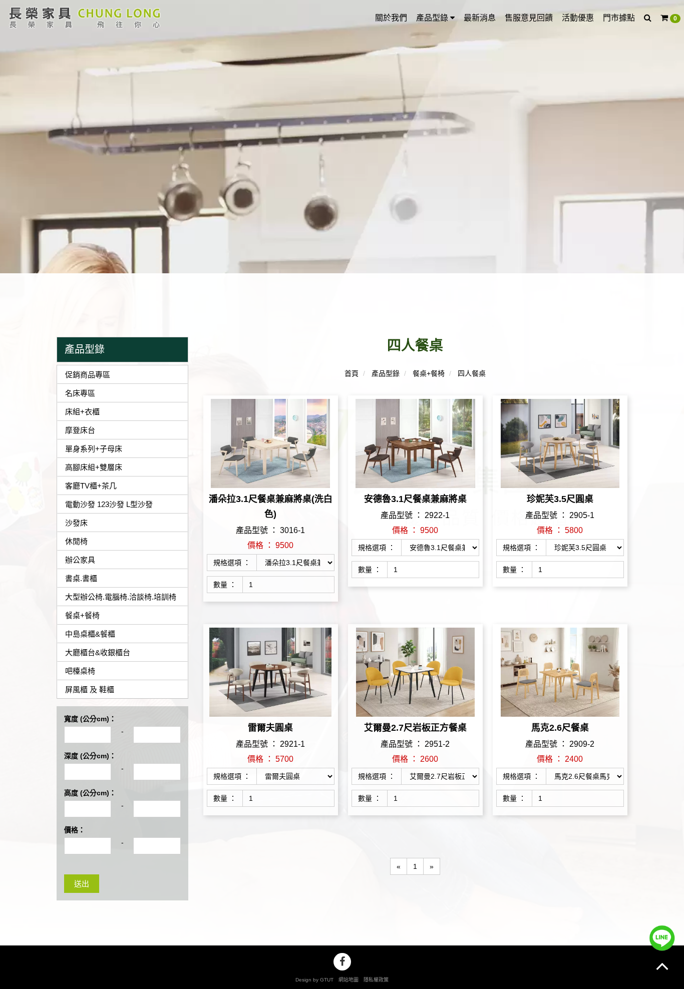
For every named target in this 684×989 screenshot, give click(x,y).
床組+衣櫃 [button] (82, 411)
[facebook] (342, 961)
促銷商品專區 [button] (87, 374)
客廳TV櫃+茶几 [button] (91, 485)
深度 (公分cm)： (90, 756)
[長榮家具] (82, 17)
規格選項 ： (231, 563)
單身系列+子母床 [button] (93, 448)
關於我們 (391, 18)
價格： (74, 830)
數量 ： (224, 585)
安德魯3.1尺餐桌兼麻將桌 (415, 499)
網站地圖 (348, 979)
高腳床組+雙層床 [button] (93, 467)
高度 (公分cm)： (90, 793)
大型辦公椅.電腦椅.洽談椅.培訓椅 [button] (120, 597)
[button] (647, 18)
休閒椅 (76, 541)
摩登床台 (80, 430)
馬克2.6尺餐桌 (560, 728)
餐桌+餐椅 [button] (82, 615)
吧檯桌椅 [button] (80, 671)
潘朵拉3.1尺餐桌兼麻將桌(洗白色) (270, 506)
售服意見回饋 (529, 18)
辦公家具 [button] (80, 560)
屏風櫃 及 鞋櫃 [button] (89, 689)
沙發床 (76, 523)
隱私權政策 (376, 979)
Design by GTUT (314, 979)
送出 (81, 883)
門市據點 (619, 18)
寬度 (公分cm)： (90, 719)
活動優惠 (578, 18)
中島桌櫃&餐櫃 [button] (90, 634)
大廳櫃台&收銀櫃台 (97, 652)
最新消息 (480, 18)
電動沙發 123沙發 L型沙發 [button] (109, 504)
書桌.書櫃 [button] (81, 578)
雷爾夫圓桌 (270, 728)
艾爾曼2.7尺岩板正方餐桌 (415, 728)
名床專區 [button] (80, 393)
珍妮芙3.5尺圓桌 (560, 499)
